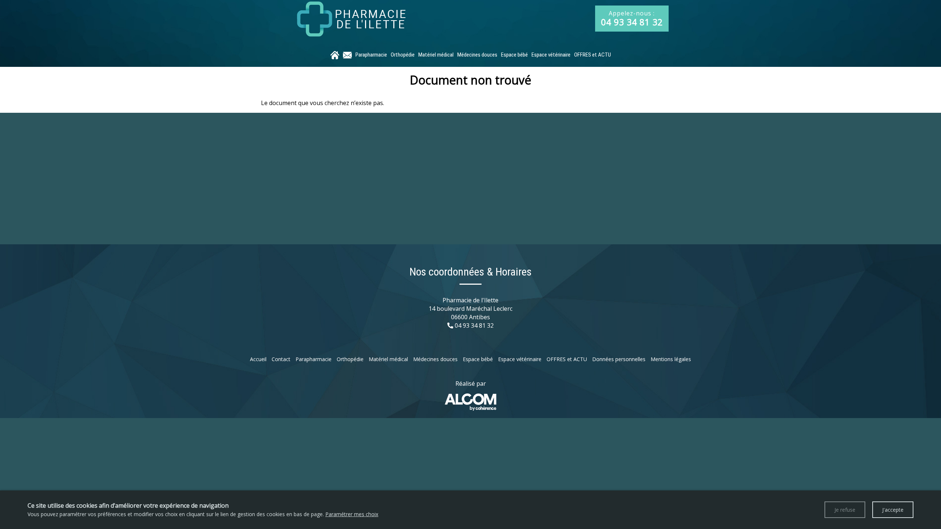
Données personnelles (618, 359)
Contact (281, 359)
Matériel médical (436, 54)
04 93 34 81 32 (474, 325)
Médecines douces (477, 54)
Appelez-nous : (632, 18)
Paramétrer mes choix (351, 514)
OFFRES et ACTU (592, 54)
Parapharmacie (371, 54)
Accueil (258, 359)
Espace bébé (514, 54)
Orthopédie (403, 54)
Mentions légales (671, 359)
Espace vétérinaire (551, 54)
